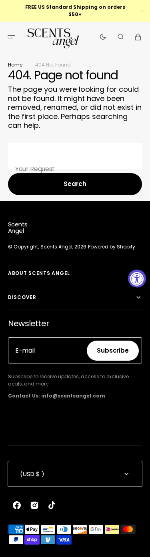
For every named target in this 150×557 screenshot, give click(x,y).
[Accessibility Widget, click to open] (137, 279)
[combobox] (75, 156)
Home (15, 64)
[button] (11, 37)
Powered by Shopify (111, 246)
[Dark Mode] (103, 37)
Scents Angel (56, 246)
